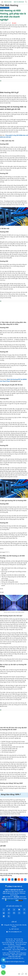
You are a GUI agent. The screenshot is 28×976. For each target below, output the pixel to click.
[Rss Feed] (9, 917)
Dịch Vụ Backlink (6, 949)
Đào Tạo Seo (9, 939)
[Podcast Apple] (24, 913)
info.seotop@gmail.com (15, 931)
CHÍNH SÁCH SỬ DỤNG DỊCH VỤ (14, 958)
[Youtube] (19, 910)
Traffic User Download (9, 953)
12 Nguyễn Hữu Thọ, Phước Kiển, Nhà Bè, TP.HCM (15, 925)
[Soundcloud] (14, 910)
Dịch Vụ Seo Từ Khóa (21, 942)
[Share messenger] (25, 880)
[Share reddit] (19, 880)
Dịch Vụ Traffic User (10, 948)
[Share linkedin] (12, 880)
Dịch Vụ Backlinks (21, 953)
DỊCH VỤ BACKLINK (19, 2)
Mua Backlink (6, 955)
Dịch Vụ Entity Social (14, 951)
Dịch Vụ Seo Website (8, 944)
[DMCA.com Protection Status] (19, 900)
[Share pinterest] (9, 880)
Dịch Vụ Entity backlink (14, 946)
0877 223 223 (15, 929)
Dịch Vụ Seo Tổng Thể (8, 942)
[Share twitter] (6, 880)
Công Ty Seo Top (10, 941)
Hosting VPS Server (4, 7)
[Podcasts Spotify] (4, 917)
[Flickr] (9, 913)
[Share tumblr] (16, 880)
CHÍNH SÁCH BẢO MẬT (14, 956)
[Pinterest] (24, 910)
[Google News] (14, 913)
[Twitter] (9, 910)
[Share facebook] (3, 880)
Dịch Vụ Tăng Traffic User (19, 949)
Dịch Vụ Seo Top (18, 939)
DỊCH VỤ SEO (8, 2)
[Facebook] (4, 910)
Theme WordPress (20, 944)
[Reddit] (4, 913)
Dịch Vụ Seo (19, 941)
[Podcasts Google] (19, 913)
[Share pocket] (22, 880)
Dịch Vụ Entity (20, 948)
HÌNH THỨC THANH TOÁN (18, 955)
